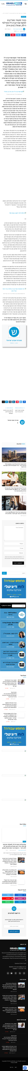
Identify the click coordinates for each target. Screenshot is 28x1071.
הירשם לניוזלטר (14, 931)
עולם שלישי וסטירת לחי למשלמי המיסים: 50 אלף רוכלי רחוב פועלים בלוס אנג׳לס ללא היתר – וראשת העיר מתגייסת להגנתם (14, 846)
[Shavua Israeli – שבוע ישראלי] (14, 4)
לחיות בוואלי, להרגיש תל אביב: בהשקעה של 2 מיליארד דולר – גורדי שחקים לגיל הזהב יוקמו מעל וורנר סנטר (14, 465)
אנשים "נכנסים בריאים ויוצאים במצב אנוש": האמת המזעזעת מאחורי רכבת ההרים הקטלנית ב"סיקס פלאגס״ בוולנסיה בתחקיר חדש (9, 861)
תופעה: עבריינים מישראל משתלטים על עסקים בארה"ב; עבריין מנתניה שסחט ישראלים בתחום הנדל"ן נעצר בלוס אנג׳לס (9, 683)
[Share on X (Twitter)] (18, 35)
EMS (16, 1062)
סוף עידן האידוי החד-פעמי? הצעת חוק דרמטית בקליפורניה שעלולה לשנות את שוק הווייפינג (9, 881)
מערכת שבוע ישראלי (17, 29)
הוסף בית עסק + (6, 605)
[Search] (4, 4)
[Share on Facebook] (23, 35)
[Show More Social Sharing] (3, 35)
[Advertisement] (14, 171)
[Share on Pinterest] (12, 35)
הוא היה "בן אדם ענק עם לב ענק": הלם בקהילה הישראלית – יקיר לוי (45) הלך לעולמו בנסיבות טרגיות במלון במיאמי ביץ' (15, 489)
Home (25, 13)
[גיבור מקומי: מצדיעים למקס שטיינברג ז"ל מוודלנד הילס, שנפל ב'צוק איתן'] (14, 46)
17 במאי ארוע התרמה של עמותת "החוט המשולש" (8, 412)
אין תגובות (22, 31)
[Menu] (26, 4)
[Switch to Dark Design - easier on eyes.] (2, 4)
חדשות (24, 841)
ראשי (16, 1067)
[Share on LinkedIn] (7, 35)
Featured (24, 16)
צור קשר (11, 1067)
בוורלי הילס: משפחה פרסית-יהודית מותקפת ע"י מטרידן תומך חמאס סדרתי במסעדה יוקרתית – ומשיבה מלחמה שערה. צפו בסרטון (10, 716)
